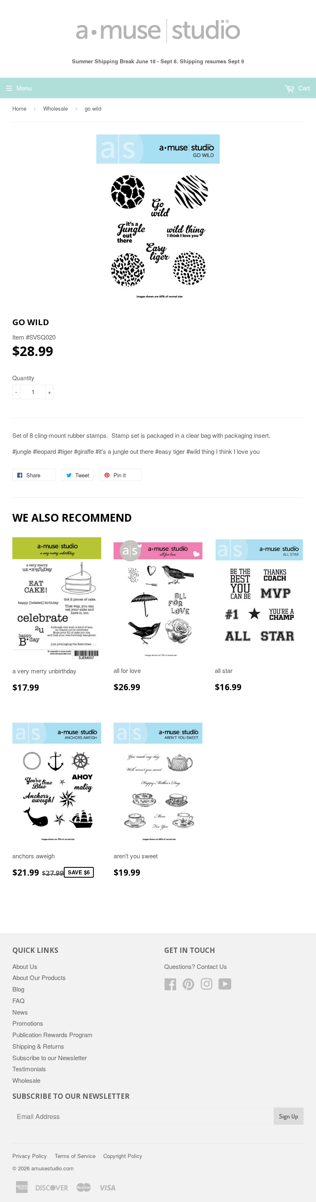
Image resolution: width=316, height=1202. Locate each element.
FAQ (18, 1000)
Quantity (23, 378)
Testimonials (29, 1068)
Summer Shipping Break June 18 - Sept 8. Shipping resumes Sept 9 (158, 61)
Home (19, 108)
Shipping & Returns (38, 1046)
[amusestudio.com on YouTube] (225, 986)
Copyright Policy (122, 1156)
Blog (18, 989)
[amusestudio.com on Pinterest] (188, 986)
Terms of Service (75, 1156)
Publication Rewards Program (52, 1034)
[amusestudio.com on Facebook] (170, 986)
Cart (303, 87)
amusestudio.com (52, 1168)
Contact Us (212, 966)
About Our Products (39, 977)
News (20, 1012)
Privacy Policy (29, 1156)
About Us (24, 966)
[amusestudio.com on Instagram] (206, 986)
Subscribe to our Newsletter (49, 1057)
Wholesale (55, 108)
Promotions (27, 1023)
